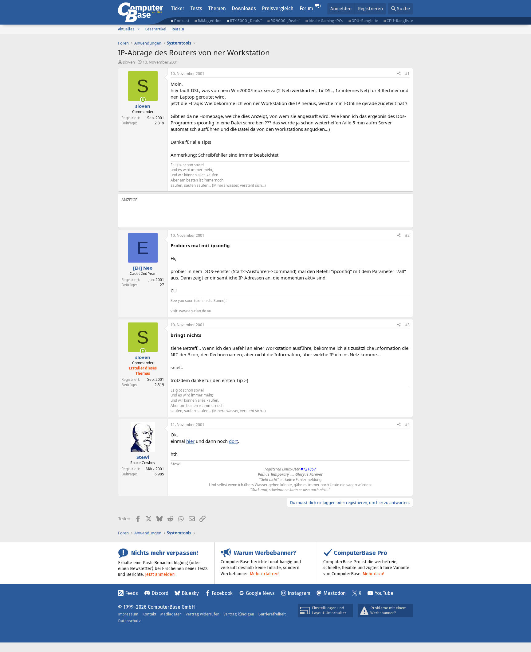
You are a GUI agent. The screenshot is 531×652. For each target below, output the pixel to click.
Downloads (244, 8)
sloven (129, 62)
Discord (159, 593)
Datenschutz (129, 621)
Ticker (177, 8)
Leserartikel (156, 29)
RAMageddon (210, 20)
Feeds (131, 593)
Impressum (128, 614)
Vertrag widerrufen (202, 614)
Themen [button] (217, 8)
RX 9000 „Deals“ (285, 20)
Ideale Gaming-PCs (326, 20)
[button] (139, 29)
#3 (407, 324)
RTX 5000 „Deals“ (246, 20)
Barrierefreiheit (272, 614)
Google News (260, 593)
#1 (407, 73)
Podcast (181, 20)
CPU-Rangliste (400, 20)
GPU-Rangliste (365, 20)
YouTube (384, 593)
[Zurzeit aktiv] (143, 100)
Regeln (177, 29)
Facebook (222, 593)
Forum (306, 8)
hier (190, 441)
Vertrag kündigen (238, 614)
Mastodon (335, 593)
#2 (407, 235)
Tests (196, 8)
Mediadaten (171, 614)
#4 (407, 424)
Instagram (299, 593)
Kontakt (149, 614)
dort (233, 441)
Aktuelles (126, 29)
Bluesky (190, 593)
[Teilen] (399, 73)
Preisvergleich (277, 8)
